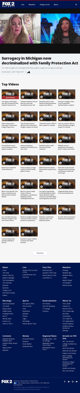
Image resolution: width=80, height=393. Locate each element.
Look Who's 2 (47, 278)
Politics (4, 295)
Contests (45, 311)
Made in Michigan (8, 278)
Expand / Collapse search (76, 4)
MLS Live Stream (68, 371)
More (56, 4)
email (76, 381)
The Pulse (5, 273)
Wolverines (26, 311)
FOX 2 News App (68, 311)
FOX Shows (46, 304)
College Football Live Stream (69, 345)
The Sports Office (28, 304)
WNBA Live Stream (68, 368)
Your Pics (46, 267)
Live (24, 267)
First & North (26, 306)
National (5, 285)
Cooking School (7, 314)
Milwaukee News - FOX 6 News (48, 344)
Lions (24, 309)
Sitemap (65, 331)
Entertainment (49, 300)
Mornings (6, 300)
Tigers (24, 319)
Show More (40, 253)
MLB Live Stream (68, 348)
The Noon (5, 306)
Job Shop (65, 314)
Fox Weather (66, 283)
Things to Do (6, 290)
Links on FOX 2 (7, 324)
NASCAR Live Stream (69, 351)
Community (66, 316)
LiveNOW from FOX (29, 275)
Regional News (49, 336)
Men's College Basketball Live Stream (67, 357)
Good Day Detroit (8, 304)
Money (25, 336)
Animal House (67, 285)
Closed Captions (67, 324)
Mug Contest (6, 309)
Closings (65, 270)
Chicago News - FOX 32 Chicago (49, 340)
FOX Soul (25, 277)
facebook (64, 381)
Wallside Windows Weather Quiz (8, 340)
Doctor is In (6, 321)
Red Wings (26, 321)
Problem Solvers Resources (68, 327)
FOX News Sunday (8, 293)
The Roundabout (8, 280)
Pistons (25, 316)
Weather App (66, 273)
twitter (68, 381)
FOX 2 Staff (66, 304)
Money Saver (6, 319)
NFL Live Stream (68, 341)
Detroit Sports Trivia (49, 275)
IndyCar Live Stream (69, 353)
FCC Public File (67, 319)
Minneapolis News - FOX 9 (49, 348)
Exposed (5, 350)
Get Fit (4, 316)
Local (4, 270)
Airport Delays (67, 280)
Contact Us (66, 306)
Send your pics (47, 270)
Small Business (27, 346)
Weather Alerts (67, 275)
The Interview (7, 283)
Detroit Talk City (7, 275)
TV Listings (46, 309)
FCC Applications (68, 321)
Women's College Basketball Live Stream (68, 364)
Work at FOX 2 (67, 309)
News (5, 267)
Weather (66, 267)
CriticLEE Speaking (48, 306)
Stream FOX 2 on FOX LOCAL (29, 271)
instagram (72, 381)
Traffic (64, 278)
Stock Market (26, 344)
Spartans (25, 314)
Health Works (7, 311)
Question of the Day (49, 273)
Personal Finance (28, 339)
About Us (66, 300)
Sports (25, 300)
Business (5, 288)
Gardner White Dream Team (9, 344)
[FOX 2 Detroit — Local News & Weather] (9, 4)
